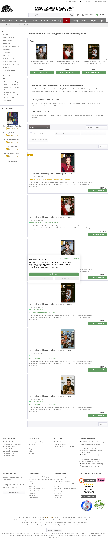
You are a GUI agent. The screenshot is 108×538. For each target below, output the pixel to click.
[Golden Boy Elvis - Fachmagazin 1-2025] (68, 384)
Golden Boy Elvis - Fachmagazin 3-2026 (50, 173)
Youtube (31, 453)
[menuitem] (51, 15)
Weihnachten (7, 101)
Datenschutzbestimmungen (69, 258)
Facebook (32, 444)
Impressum (57, 498)
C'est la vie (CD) (12, 146)
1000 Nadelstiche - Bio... (12, 140)
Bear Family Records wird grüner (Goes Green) (41, 480)
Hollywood (6, 55)
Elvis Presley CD (8, 43)
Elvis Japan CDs (8, 49)
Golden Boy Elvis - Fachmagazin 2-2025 (50, 350)
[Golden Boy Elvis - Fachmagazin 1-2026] (42, 51)
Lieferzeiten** (33, 486)
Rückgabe (32, 493)
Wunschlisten (71, 2)
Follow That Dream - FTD (11, 46)
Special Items (7, 52)
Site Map (56, 486)
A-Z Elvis (5, 35)
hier (93, 520)
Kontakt (31, 484)
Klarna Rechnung (59, 479)
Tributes (5, 73)
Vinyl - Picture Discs (9, 70)
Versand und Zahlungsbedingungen (65, 488)
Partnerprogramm (59, 491)
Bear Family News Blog (36, 442)
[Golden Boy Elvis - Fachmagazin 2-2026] (68, 51)
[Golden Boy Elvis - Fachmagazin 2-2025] (68, 338)
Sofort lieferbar (38, 133)
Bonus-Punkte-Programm (37, 488)
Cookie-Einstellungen (60, 477)
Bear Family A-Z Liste (9, 442)
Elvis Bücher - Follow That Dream (11, 88)
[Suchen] (71, 15)
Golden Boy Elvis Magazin (12, 82)
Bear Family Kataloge (9, 446)
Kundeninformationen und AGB (64, 484)
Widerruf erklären (54, 530)
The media (57, 493)
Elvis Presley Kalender (10, 98)
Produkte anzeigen (37, 140)
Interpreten (60, 133)
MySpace (31, 449)
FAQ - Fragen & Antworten (62, 482)
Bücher (5, 79)
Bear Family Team (8, 456)
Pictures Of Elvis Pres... (12, 153)
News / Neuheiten (9, 37)
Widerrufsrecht (33, 498)
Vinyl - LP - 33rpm (8, 58)
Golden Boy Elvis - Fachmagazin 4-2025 (94, 62)
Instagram (32, 446)
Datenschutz (58, 495)
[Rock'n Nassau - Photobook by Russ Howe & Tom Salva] (12, 118)
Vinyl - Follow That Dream (11, 64)
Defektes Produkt (34, 491)
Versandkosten (49, 517)
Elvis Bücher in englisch (11, 95)
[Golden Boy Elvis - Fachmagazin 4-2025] (94, 51)
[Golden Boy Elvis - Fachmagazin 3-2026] (68, 162)
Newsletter (32, 495)
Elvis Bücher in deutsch (11, 92)
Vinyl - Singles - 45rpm (10, 61)
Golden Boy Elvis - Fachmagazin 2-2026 (68, 62)
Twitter (31, 451)
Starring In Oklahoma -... (12, 133)
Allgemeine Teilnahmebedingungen (40, 477)
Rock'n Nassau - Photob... (12, 126)
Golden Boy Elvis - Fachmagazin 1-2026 (41, 62)
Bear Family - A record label (62, 442)
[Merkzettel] (78, 15)
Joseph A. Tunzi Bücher (11, 85)
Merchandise (7, 76)
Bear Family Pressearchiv (11, 451)
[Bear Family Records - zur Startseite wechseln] (7, 9)
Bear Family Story (8, 453)
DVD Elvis (6, 67)
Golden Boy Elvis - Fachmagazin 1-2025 (50, 396)
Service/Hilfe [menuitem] (101, 2)
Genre (84, 133)
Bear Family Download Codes (12, 444)
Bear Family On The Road (11, 449)
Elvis (3, 31)
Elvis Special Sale (8, 40)
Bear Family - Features (61, 444)
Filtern (34, 127)
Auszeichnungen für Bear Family (64, 446)
